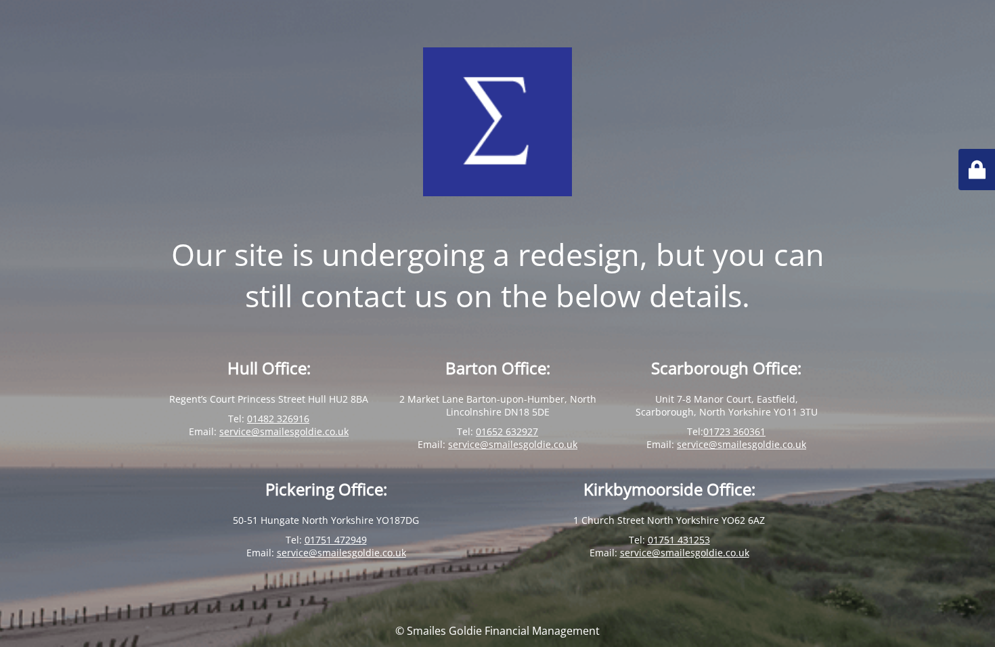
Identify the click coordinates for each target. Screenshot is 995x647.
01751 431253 (679, 539)
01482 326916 (278, 418)
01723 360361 (734, 431)
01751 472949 (336, 539)
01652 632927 (507, 431)
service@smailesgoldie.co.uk (284, 431)
